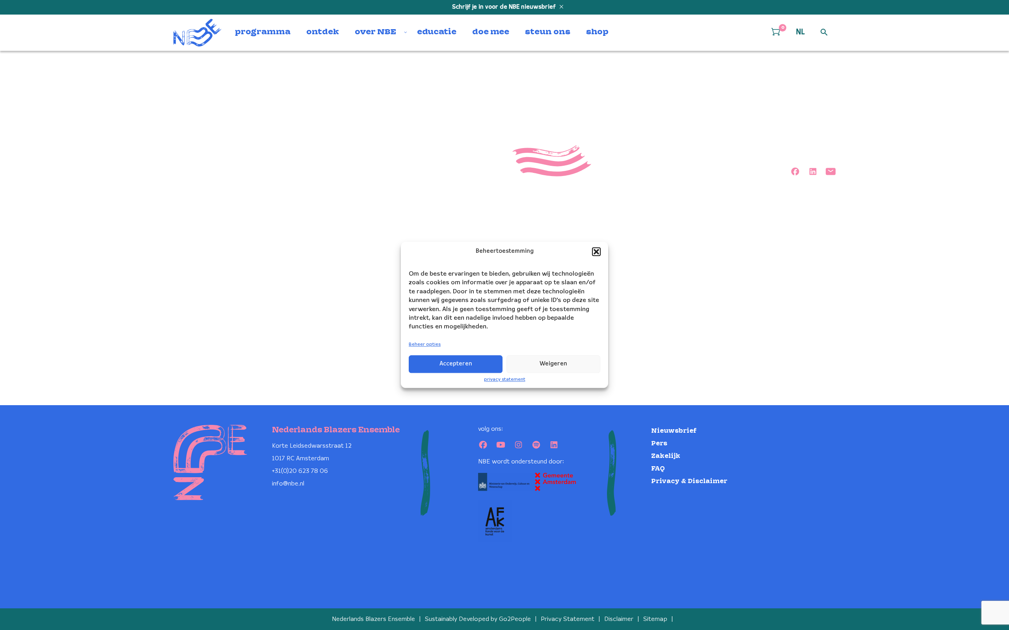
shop (597, 32)
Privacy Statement (567, 619)
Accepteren (455, 364)
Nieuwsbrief (673, 431)
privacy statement (504, 379)
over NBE (375, 32)
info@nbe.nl (288, 484)
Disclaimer (618, 619)
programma (262, 32)
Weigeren (553, 364)
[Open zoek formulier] (824, 32)
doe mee (490, 32)
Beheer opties (425, 344)
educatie (436, 32)
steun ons (547, 32)
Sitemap (655, 619)
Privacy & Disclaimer (689, 481)
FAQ (658, 469)
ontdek (322, 32)
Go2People (515, 619)
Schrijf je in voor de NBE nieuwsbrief (504, 7)
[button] (596, 252)
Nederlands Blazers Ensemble (373, 619)
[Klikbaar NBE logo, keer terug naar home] (197, 33)
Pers (659, 444)
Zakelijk (665, 456)
